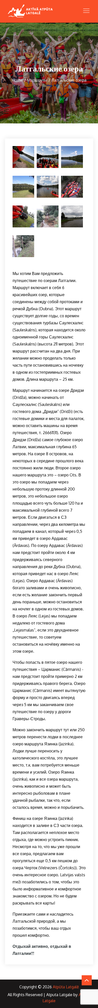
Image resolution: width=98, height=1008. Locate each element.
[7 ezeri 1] (23, 216)
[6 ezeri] (72, 187)
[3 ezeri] (72, 157)
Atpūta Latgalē (66, 986)
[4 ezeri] (23, 187)
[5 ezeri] (48, 187)
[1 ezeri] (23, 157)
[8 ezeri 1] (48, 216)
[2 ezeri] (48, 157)
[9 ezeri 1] (72, 216)
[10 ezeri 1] (23, 246)
